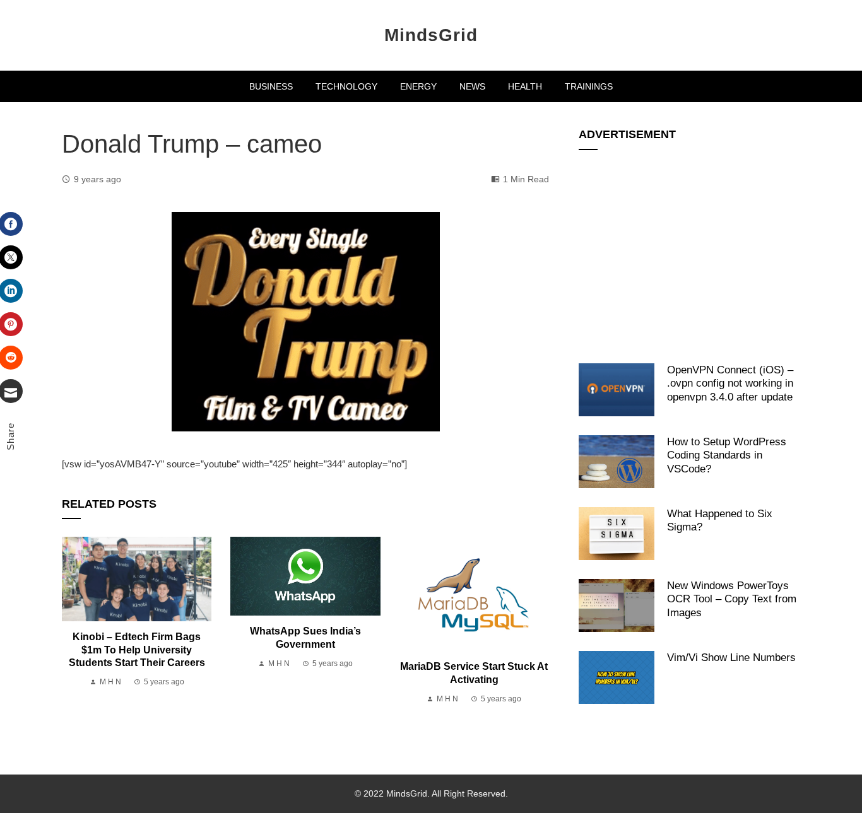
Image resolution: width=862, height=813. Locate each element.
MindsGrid (431, 35)
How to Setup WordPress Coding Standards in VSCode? (726, 455)
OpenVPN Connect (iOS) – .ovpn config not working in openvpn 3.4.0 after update (730, 383)
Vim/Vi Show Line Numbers (731, 657)
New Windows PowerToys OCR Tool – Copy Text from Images (731, 599)
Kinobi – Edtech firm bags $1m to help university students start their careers (137, 650)
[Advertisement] (689, 249)
